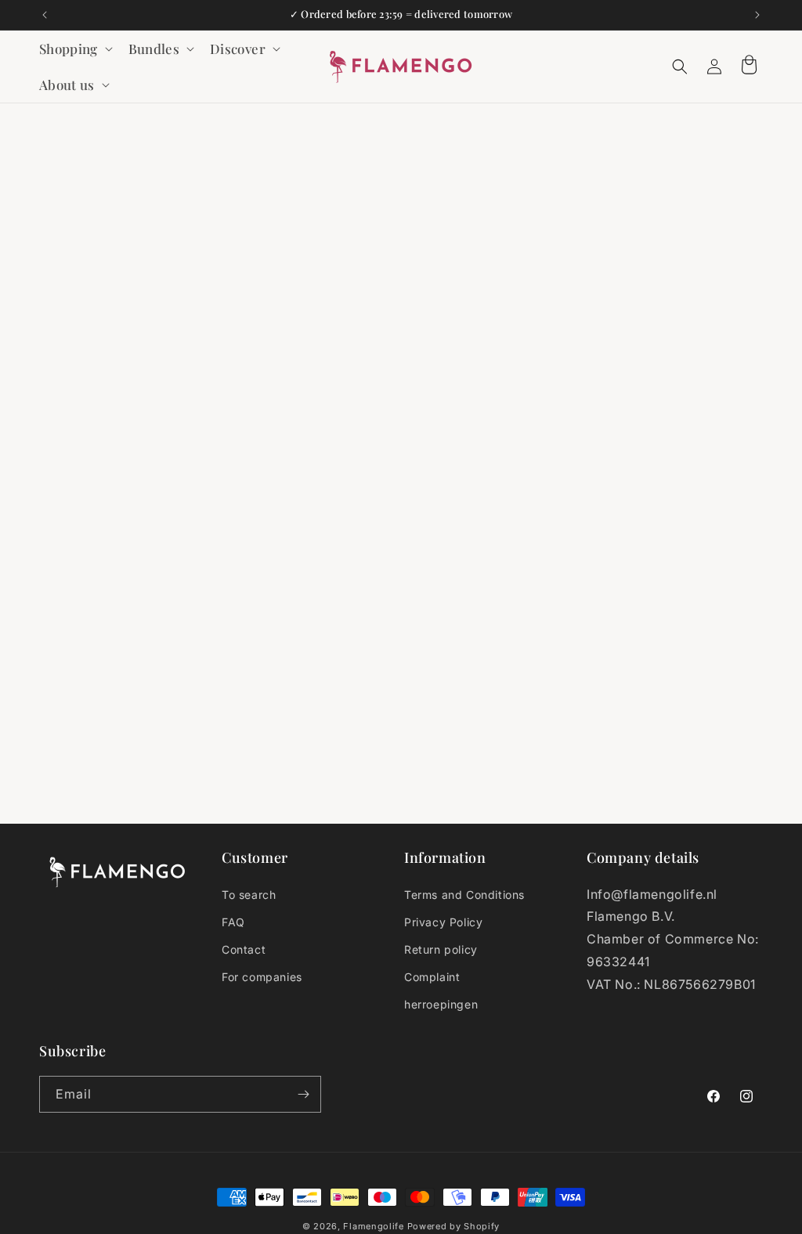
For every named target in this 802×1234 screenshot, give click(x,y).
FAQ (233, 922)
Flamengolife (373, 1226)
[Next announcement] (757, 15)
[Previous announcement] (44, 15)
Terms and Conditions (464, 894)
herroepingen (441, 1004)
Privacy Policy (443, 922)
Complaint (432, 976)
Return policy (441, 949)
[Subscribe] (303, 1094)
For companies (262, 976)
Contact (244, 949)
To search (249, 894)
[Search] (680, 66)
